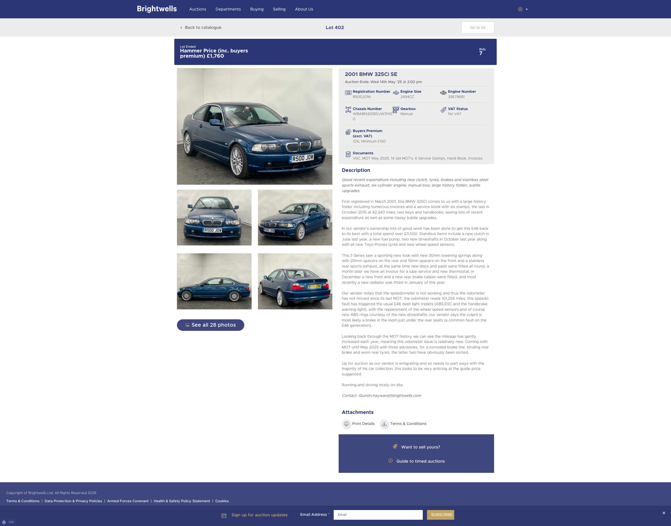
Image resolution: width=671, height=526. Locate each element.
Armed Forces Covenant (128, 501)
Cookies (222, 501)
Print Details (363, 423)
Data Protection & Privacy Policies (73, 501)
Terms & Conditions (408, 423)
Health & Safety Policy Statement (182, 501)
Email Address (314, 514)
